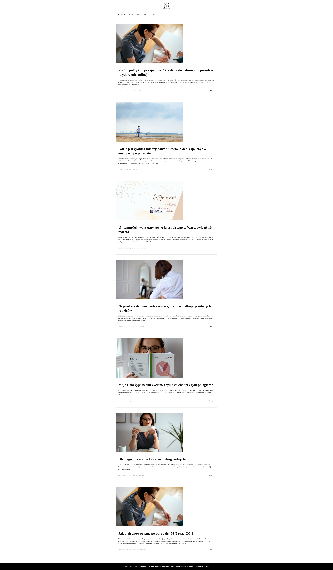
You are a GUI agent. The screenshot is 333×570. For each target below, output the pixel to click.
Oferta (138, 14)
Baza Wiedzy (121, 14)
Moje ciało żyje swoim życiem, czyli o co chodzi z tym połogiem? (165, 385)
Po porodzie (122, 66)
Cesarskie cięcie (123, 455)
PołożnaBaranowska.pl (142, 566)
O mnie (131, 14)
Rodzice (129, 66)
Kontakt (154, 14)
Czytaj (211, 90)
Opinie (146, 14)
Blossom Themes (188, 566)
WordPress (207, 566)
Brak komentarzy (142, 91)
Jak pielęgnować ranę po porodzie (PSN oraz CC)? (155, 533)
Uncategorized (123, 145)
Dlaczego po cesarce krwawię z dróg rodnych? (152, 459)
